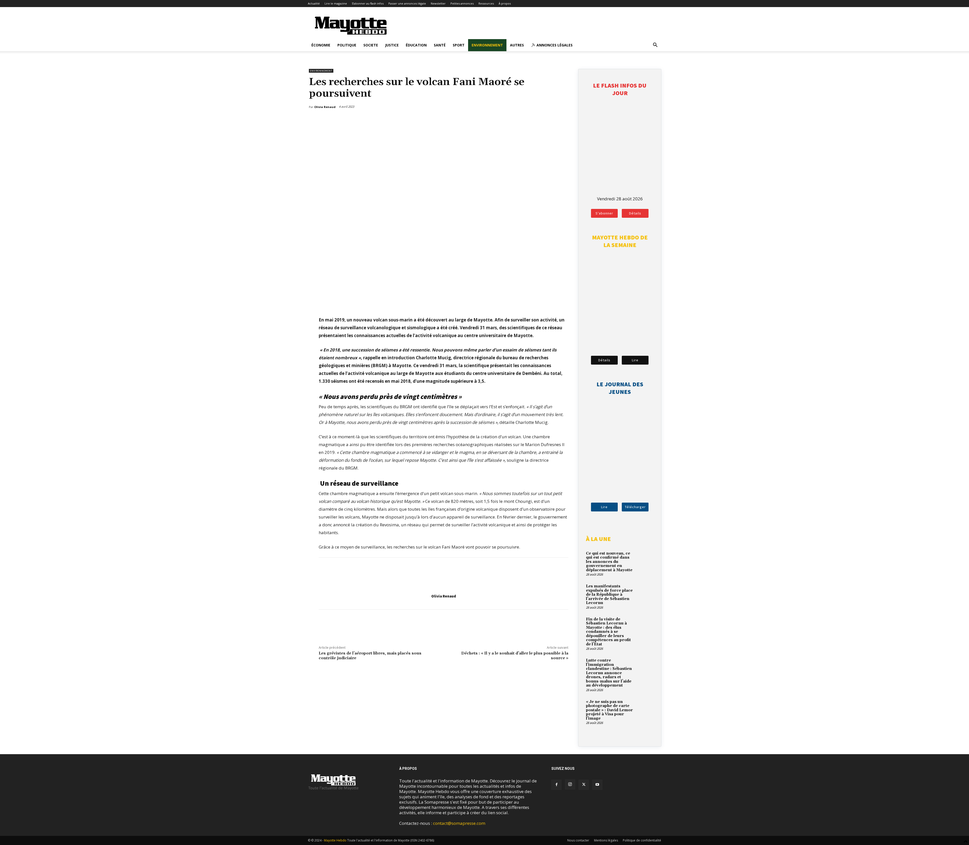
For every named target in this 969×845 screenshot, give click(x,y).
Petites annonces (462, 3)
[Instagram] (570, 784)
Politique (346, 45)
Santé (440, 45)
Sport (459, 45)
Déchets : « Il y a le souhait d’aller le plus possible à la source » (514, 656)
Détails (635, 213)
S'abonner (604, 213)
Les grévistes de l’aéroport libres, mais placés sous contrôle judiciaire (370, 656)
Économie (320, 45)
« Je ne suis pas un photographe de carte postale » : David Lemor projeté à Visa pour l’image (609, 710)
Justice (392, 45)
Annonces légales (554, 45)
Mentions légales (606, 840)
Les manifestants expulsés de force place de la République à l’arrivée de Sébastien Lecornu (609, 594)
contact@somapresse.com (459, 823)
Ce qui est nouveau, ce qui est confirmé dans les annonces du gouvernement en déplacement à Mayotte (609, 562)
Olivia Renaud (443, 596)
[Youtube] (597, 785)
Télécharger (635, 507)
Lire (635, 360)
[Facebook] (542, 120)
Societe (370, 45)
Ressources (486, 3)
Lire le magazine (336, 3)
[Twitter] (553, 120)
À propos (505, 3)
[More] (565, 120)
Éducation (416, 45)
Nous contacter (578, 840)
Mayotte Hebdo (335, 840)
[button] (655, 45)
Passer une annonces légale (407, 3)
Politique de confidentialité (642, 840)
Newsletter (438, 3)
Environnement (487, 45)
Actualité (314, 3)
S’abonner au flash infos (368, 3)
